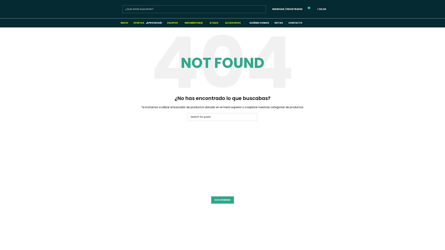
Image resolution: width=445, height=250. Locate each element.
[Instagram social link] (316, 23)
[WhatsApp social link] (322, 23)
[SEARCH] (262, 9)
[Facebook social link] (309, 23)
